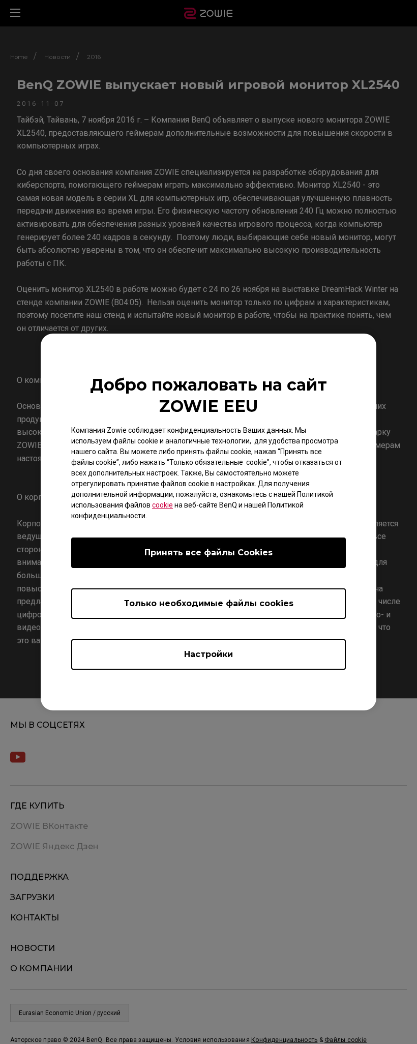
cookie (162, 505)
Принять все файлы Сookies (208, 552)
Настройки (208, 654)
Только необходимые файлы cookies (208, 603)
